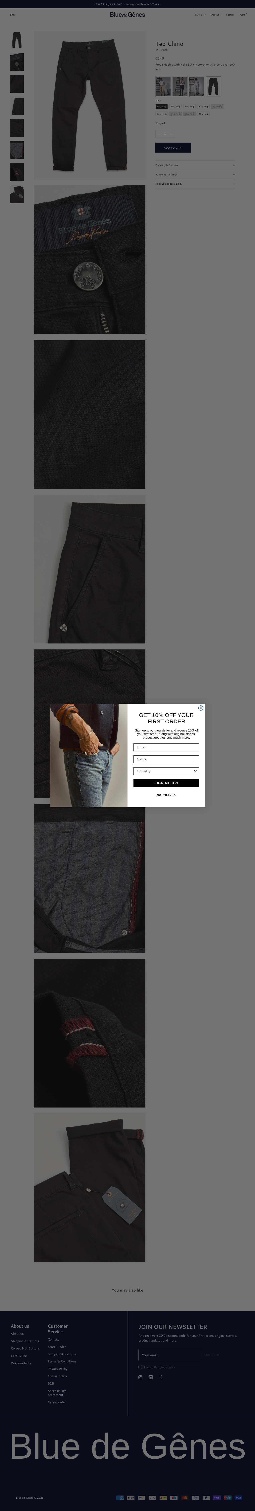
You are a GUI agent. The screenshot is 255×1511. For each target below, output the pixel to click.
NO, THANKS (166, 795)
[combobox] (165, 771)
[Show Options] (195, 771)
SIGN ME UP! (166, 783)
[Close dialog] (200, 708)
